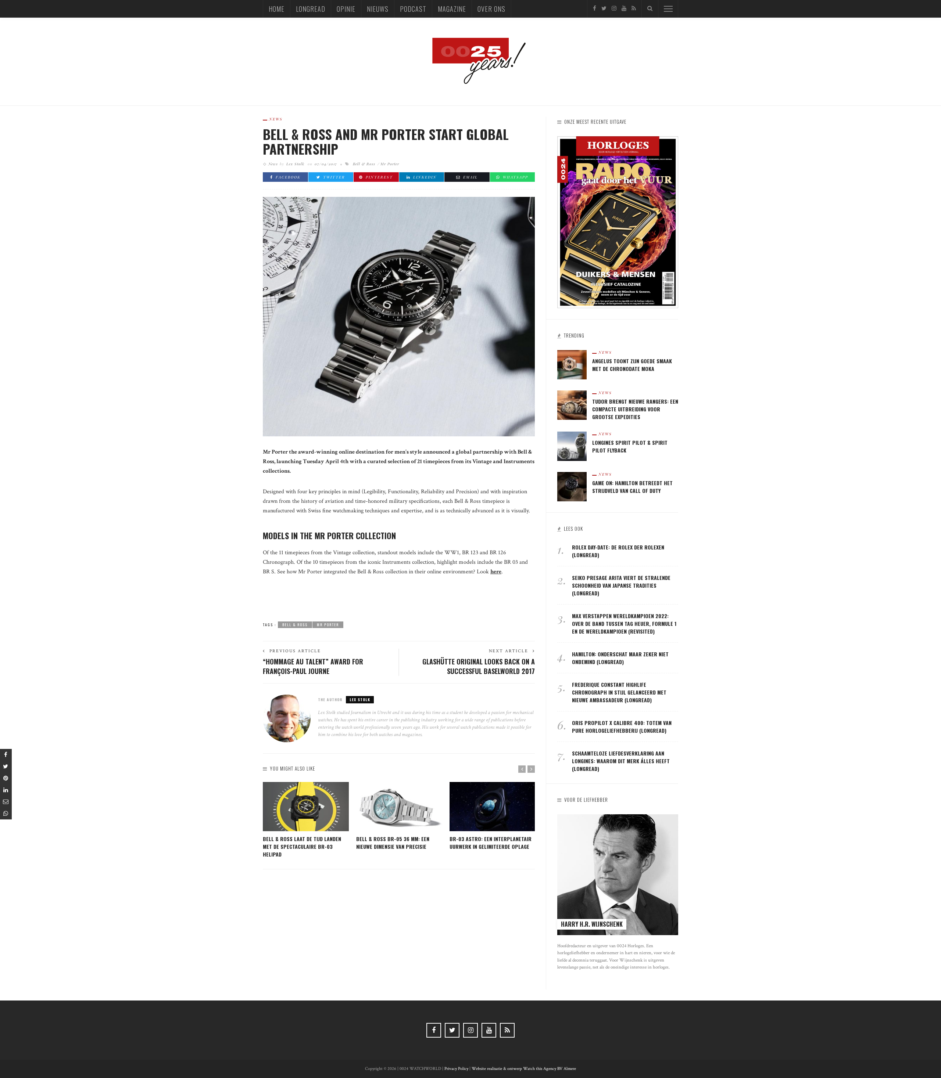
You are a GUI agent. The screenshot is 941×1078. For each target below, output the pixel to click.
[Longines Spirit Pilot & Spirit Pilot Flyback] (572, 446)
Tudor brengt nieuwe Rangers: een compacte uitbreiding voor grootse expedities (635, 409)
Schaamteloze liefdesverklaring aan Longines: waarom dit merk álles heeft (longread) (621, 760)
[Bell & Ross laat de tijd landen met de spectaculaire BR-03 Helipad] (306, 806)
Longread (310, 9)
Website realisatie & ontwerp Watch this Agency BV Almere (524, 1068)
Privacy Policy (456, 1068)
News (276, 119)
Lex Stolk (295, 163)
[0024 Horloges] (470, 61)
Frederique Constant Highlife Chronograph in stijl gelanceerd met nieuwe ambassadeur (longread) (619, 692)
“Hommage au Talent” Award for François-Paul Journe (313, 666)
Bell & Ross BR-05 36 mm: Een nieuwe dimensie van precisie (392, 842)
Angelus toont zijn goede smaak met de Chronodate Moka (632, 364)
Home (277, 9)
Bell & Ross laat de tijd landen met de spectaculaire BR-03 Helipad (302, 846)
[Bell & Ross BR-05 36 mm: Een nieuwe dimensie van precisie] (399, 806)
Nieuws (378, 9)
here (495, 572)
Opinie (346, 9)
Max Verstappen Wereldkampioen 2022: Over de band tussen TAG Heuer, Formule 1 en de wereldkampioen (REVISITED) (624, 623)
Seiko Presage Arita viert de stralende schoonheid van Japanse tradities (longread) (621, 585)
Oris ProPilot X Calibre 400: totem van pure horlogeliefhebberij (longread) (622, 726)
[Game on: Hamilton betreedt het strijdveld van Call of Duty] (572, 486)
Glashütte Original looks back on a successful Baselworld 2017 (478, 666)
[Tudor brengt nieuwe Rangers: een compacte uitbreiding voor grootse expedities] (572, 404)
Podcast (413, 9)
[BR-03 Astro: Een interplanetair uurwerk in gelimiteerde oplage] (493, 806)
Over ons (491, 9)
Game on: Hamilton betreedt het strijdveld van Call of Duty (632, 486)
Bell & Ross (364, 163)
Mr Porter (389, 163)
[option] (306, 820)
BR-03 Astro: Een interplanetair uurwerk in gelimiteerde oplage (491, 842)
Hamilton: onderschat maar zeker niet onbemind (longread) (620, 658)
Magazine (452, 9)
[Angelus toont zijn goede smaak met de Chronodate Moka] (572, 364)
